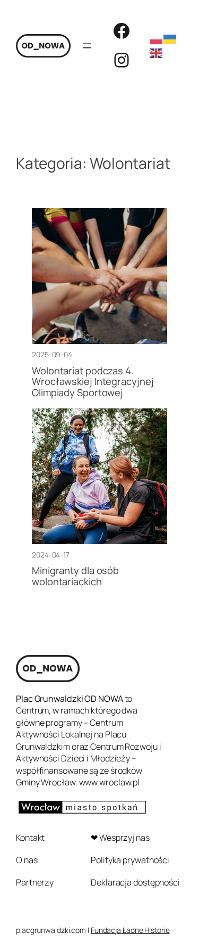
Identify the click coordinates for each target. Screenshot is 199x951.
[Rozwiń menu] (87, 45)
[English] (156, 52)
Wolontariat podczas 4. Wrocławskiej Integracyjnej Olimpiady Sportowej (92, 381)
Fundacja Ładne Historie (130, 930)
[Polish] (156, 38)
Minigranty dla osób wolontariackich (75, 576)
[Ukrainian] (170, 38)
